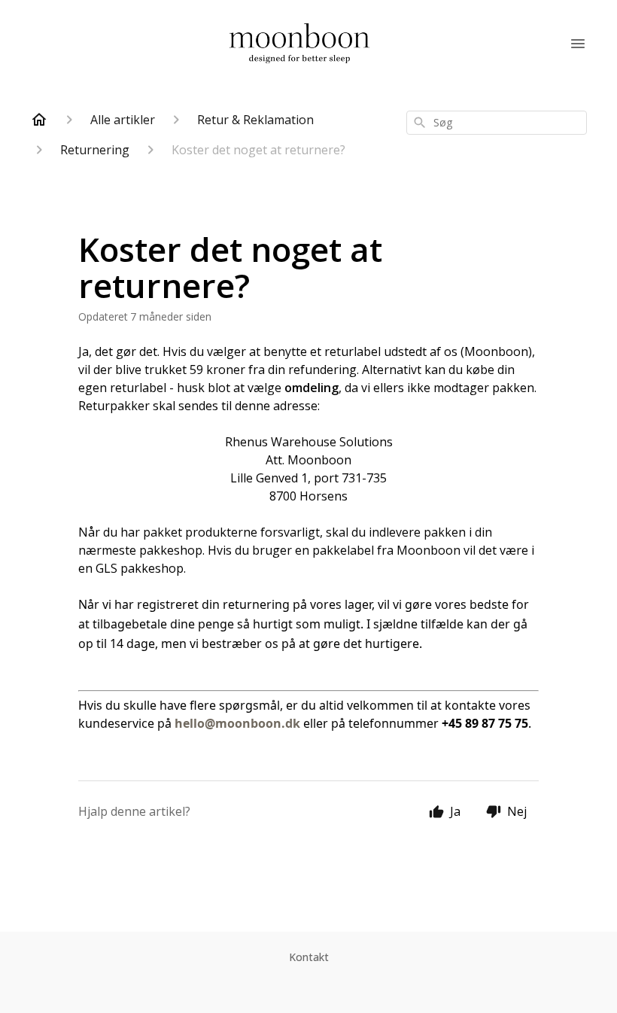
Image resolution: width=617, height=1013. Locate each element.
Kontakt (309, 957)
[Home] (39, 120)
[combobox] (496, 123)
